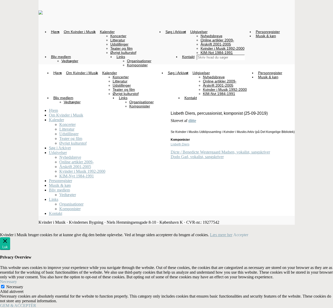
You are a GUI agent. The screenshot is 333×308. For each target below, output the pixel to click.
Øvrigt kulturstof (73, 143)
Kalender (56, 120)
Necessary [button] (8, 281)
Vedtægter (67, 194)
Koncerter (67, 124)
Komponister (70, 209)
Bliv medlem (59, 190)
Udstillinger (69, 134)
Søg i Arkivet (60, 148)
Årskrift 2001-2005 (75, 166)
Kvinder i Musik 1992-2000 (82, 171)
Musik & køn (60, 185)
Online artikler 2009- (76, 162)
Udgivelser (58, 152)
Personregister (60, 180)
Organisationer (71, 204)
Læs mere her (221, 235)
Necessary (14, 287)
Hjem (53, 110)
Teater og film (70, 138)
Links (53, 199)
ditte (192, 120)
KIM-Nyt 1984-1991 (76, 176)
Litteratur (66, 129)
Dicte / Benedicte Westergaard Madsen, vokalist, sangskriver (220, 152)
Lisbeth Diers (180, 144)
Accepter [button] (240, 235)
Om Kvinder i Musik (66, 115)
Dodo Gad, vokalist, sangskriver (197, 157)
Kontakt (55, 213)
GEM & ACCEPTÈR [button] (18, 305)
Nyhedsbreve (70, 157)
